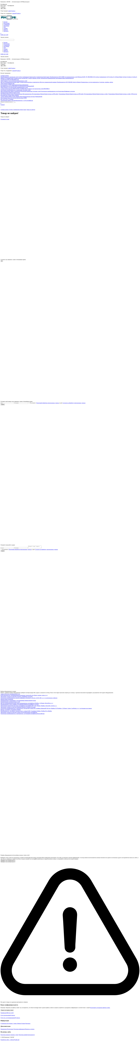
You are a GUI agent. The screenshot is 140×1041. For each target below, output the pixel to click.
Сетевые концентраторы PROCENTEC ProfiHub (13, 88)
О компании (7, 24)
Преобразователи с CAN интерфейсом (23, 100)
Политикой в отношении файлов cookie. (100, 1007)
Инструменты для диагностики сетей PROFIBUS (37, 88)
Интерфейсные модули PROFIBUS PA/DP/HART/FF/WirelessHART (17, 86)
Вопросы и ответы (29, 1029)
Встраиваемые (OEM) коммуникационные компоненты (14, 84)
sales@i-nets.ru (11, 11)
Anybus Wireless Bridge (6, 96)
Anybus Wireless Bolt (17, 96)
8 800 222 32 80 (4, 34)
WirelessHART (38, 96)
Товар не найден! (31, 109)
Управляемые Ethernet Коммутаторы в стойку (119, 94)
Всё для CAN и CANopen (7, 99)
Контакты (6, 31)
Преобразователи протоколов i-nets (9, 77)
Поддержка (6, 25)
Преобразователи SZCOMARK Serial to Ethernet (69, 82)
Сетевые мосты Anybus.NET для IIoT (23, 78)
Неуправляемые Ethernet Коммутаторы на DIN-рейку (45, 94)
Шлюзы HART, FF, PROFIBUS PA (86, 77)
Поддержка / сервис (12, 1023)
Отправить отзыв (5, 119)
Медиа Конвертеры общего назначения (10, 91)
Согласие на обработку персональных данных (73, 403)
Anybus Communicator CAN (102, 77)
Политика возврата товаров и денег (9, 1034)
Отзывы (6, 28)
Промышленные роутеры (28, 96)
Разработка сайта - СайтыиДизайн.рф (10, 1039)
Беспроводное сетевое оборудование (10, 95)
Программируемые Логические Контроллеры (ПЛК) (14, 98)
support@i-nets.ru (16, 13)
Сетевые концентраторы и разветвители (30, 82)
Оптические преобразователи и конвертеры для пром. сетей (15, 90)
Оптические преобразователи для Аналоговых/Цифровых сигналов (58, 91)
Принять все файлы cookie (7, 1010)
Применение (4, 1029)
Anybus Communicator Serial (25, 77)
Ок (1, 261)
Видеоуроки (7, 23)
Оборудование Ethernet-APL (8, 83)
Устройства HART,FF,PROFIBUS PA (10, 79)
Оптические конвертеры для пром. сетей (30, 91)
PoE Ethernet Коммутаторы (7, 94)
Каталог (6, 21)
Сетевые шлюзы (5, 75)
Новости (6, 29)
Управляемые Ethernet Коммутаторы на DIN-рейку (71, 94)
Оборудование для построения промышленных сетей (14, 80)
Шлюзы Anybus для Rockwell (39, 78)
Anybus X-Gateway (127, 77)
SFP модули (134, 94)
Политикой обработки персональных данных (47, 403)
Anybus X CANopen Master (115, 77)
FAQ (5, 27)
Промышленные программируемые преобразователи (60, 78)
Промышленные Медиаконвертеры (23, 94)
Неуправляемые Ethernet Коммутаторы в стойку (96, 94)
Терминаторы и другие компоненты (90, 82)
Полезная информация (19, 1029)
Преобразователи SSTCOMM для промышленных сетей (64, 77)
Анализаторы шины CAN (7, 100)
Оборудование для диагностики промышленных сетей (14, 87)
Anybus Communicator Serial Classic (40, 77)
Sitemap (19, 1023)
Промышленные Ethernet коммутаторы (10, 92)
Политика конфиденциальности (27, 1034)
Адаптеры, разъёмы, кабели (106, 82)
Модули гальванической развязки (48, 82)
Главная (3, 104)
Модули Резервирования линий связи (10, 82)
